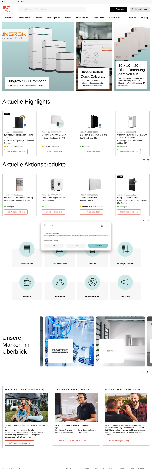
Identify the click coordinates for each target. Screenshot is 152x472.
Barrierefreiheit (109, 468)
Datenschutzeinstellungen (139, 468)
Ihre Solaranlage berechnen (19, 443)
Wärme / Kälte (98, 18)
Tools (122, 468)
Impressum (70, 468)
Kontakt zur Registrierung (118, 441)
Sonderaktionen (92, 296)
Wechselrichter (24, 18)
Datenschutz (85, 468)
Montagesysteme (53, 18)
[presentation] (143, 159)
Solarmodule (8, 18)
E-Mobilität (60, 296)
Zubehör (68, 18)
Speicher (38, 18)
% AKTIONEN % (115, 18)
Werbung (144, 18)
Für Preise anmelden (16, 152)
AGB (96, 468)
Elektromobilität (82, 18)
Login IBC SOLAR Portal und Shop (72, 441)
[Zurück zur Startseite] (6, 9)
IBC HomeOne (131, 18)
